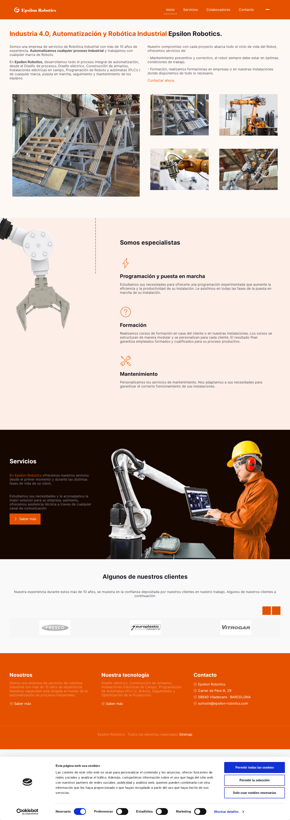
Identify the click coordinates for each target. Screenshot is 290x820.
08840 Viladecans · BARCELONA (224, 697)
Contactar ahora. (161, 80)
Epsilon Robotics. (212, 684)
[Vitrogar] (236, 627)
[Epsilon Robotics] (35, 9)
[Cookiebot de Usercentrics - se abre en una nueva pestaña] (27, 812)
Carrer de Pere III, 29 (214, 690)
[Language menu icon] (269, 9)
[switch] (122, 811)
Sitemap (185, 734)
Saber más (22, 703)
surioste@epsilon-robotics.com (223, 703)
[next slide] (276, 610)
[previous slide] (266, 610)
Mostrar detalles (226, 811)
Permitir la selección (254, 780)
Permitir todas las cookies (254, 767)
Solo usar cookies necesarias (254, 792)
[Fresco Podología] (55, 627)
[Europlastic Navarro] (145, 627)
